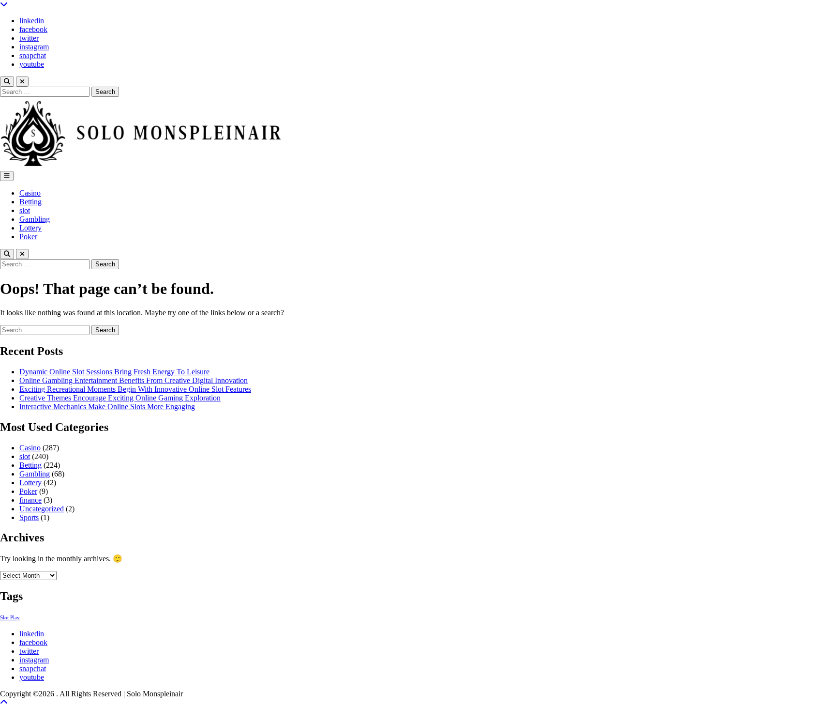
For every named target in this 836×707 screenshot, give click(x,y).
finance (30, 500)
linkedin (31, 20)
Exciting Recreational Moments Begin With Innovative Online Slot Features (135, 389)
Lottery (30, 228)
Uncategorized (41, 509)
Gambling (34, 219)
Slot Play (10, 617)
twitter (29, 38)
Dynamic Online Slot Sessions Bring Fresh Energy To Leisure (114, 372)
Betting (30, 202)
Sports (29, 517)
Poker (28, 236)
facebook (33, 29)
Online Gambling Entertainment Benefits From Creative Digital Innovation (133, 380)
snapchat (32, 55)
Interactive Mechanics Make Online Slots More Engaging (107, 406)
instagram (34, 47)
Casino (30, 193)
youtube (31, 64)
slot (24, 210)
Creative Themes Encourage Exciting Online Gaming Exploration (120, 398)
